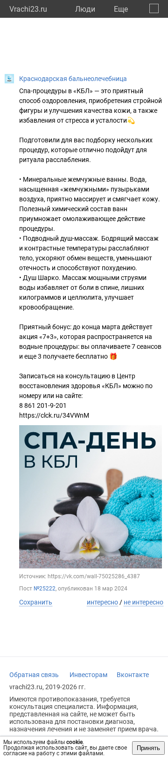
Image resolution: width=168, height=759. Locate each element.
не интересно (143, 602)
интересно (102, 602)
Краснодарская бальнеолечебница (73, 78)
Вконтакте (133, 674)
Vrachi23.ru (28, 9)
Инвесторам (88, 674)
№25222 (45, 588)
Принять (148, 748)
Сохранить (35, 602)
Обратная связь (34, 674)
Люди (85, 9)
